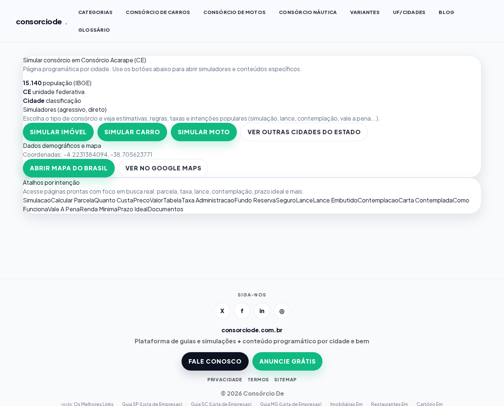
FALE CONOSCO (215, 361)
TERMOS (258, 379)
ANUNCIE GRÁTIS (287, 361)
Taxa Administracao (208, 200)
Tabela (172, 200)
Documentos (165, 209)
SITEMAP (285, 379)
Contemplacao (378, 200)
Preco (141, 200)
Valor (156, 200)
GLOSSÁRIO (94, 30)
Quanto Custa (113, 200)
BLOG (446, 12)
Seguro (286, 200)
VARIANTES (364, 12)
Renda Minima (98, 209)
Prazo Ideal (132, 209)
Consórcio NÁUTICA (308, 12)
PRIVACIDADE (224, 379)
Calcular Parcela (72, 200)
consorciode (42, 21)
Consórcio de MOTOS (234, 12)
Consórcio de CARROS (158, 12)
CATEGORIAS (95, 12)
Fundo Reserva (255, 200)
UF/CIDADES (409, 12)
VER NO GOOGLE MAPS (163, 168)
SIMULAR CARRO (132, 132)
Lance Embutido (335, 200)
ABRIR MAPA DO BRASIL (69, 168)
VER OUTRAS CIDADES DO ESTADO (304, 132)
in (262, 311)
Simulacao (37, 200)
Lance (304, 200)
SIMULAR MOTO (204, 132)
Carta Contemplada (425, 200)
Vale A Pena (64, 209)
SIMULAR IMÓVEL (58, 132)
